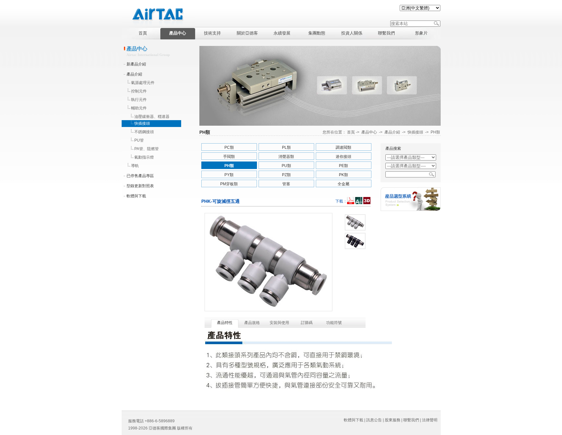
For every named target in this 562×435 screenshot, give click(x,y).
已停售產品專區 (140, 176)
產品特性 (225, 322)
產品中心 (369, 132)
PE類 (343, 165)
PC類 (229, 147)
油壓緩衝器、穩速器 (151, 116)
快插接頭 (142, 123)
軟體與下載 (136, 196)
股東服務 (392, 420)
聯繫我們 (411, 420)
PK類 (343, 175)
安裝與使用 (279, 322)
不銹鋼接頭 (144, 132)
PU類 (286, 165)
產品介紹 (134, 74)
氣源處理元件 (142, 82)
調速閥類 (343, 147)
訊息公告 (374, 420)
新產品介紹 (136, 64)
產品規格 (252, 322)
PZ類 (286, 175)
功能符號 (334, 322)
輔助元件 (139, 108)
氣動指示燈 (144, 157)
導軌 (135, 165)
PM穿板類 (229, 184)
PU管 (139, 140)
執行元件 (139, 99)
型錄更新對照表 (140, 186)
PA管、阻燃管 (146, 149)
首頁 (351, 132)
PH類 (435, 132)
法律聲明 (429, 420)
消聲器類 (286, 156)
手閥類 (229, 156)
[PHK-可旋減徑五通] (355, 222)
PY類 (229, 175)
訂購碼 (307, 322)
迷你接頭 (343, 156)
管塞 (286, 184)
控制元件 (139, 91)
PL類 (286, 147)
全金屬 (343, 184)
